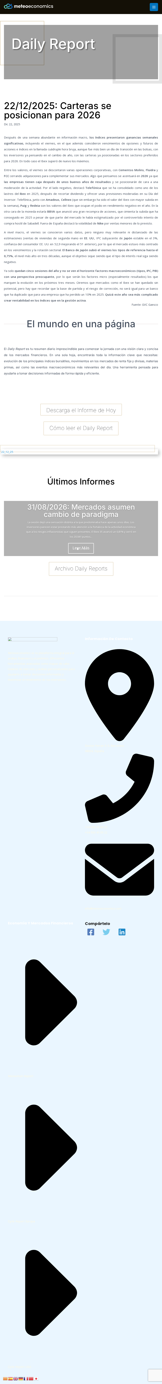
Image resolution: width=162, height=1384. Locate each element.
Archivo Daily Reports (81, 568)
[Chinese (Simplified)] (31, 1378)
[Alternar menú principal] (154, 7)
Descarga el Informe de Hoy (81, 410)
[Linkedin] (122, 932)
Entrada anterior (17, 605)
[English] (15, 1378)
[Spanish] (10, 1378)
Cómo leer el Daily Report (81, 428)
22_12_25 (7, 452)
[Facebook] (91, 932)
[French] (26, 1378)
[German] (21, 1378)
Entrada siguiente (144, 605)
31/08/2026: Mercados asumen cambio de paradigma (81, 511)
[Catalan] (5, 1378)
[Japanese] (36, 1378)
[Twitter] (106, 932)
